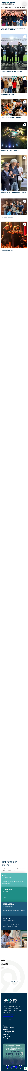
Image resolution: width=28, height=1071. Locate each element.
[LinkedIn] (16, 1067)
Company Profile (8, 1027)
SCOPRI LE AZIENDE (18, 940)
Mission (5, 1029)
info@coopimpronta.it (8, 1014)
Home (5, 1026)
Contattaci (14, 981)
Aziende (5, 1034)
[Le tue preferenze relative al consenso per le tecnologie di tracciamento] (25, 1068)
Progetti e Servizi (8, 1031)
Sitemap (5, 1038)
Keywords (6, 1033)
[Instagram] (12, 1067)
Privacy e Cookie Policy (7, 1019)
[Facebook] (7, 1067)
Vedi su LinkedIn (9, 1062)
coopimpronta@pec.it (8, 1016)
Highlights (6, 1036)
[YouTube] (20, 1067)
